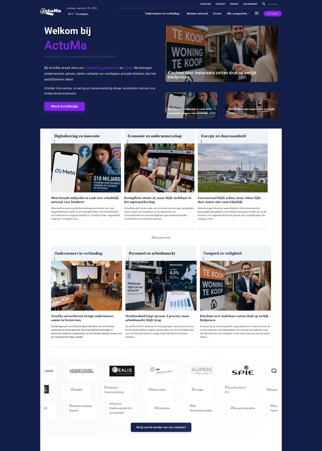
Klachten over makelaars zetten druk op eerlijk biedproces (212, 74)
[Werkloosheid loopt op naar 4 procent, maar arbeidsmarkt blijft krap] (161, 286)
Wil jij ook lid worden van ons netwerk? (161, 427)
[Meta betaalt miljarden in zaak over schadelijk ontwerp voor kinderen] (191, 105)
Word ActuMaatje (64, 106)
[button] (265, 4)
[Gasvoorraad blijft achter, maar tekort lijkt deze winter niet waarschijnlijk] (233, 167)
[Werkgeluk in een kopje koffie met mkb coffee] (251, 105)
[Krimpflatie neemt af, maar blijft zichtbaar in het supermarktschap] (159, 167)
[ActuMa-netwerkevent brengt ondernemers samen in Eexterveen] (86, 286)
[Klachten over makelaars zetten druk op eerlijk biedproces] (221, 54)
